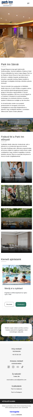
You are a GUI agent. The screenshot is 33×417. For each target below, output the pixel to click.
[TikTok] (22, 367)
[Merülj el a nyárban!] (16, 275)
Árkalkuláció (20, 304)
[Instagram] (13, 367)
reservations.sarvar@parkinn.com (16, 379)
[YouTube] (18, 367)
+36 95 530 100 (16, 354)
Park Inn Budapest (16, 392)
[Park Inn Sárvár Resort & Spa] (7, 3)
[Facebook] (9, 367)
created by (16, 414)
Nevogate (14, 412)
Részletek (9, 304)
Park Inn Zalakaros (16, 389)
